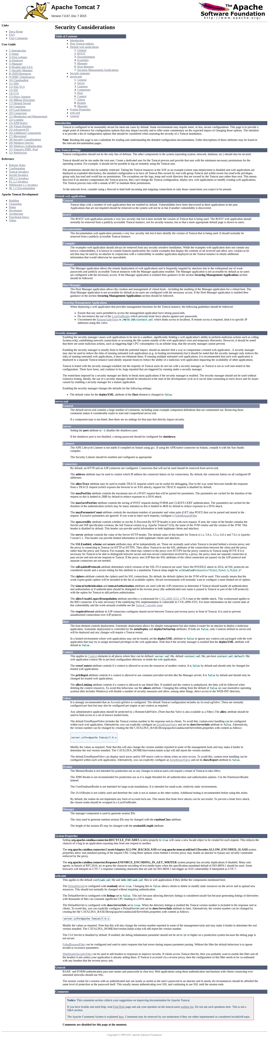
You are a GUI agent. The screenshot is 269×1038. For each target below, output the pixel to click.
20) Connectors (18, 113)
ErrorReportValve (167, 724)
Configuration (17, 168)
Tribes (12, 220)
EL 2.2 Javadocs (18, 181)
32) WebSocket (18, 152)
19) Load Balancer (20, 109)
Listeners (82, 86)
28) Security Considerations (25, 139)
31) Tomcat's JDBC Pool (23, 149)
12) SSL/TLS (17, 86)
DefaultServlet (76, 886)
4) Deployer (16, 60)
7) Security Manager (21, 70)
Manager (82, 63)
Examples (83, 60)
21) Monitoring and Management (28, 116)
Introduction (77, 40)
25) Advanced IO (19, 129)
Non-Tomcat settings (82, 43)
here (121, 1016)
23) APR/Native (18, 123)
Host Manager (85, 66)
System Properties (80, 109)
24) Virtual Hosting (20, 126)
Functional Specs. (19, 217)
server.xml (76, 76)
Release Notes (17, 165)
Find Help (119, 1006)
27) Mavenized (17, 136)
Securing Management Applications (97, 70)
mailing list (187, 1006)
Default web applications (84, 46)
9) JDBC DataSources (22, 76)
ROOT (81, 53)
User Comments (18, 38)
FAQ (12, 34)
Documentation (86, 56)
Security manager (80, 73)
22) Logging (16, 119)
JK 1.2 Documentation (22, 188)
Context (81, 96)
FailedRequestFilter (185, 515)
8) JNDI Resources (20, 73)
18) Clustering (17, 106)
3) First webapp (18, 57)
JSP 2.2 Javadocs (19, 178)
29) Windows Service (21, 142)
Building (14, 200)
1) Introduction (17, 50)
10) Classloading (18, 80)
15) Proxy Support (19, 96)
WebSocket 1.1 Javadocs (23, 184)
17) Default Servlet (20, 103)
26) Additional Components (25, 132)
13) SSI (13, 90)
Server (81, 83)
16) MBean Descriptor (22, 100)
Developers (15, 210)
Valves (81, 99)
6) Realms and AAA (21, 67)
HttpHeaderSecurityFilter (77, 953)
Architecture (16, 213)
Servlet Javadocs (18, 175)
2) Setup (14, 53)
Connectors (83, 89)
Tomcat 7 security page (149, 605)
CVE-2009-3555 (169, 598)
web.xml (75, 112)
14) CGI (14, 93)
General (81, 50)
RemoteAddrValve (107, 319)
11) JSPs (14, 83)
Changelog (15, 203)
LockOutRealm (121, 316)
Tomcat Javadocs (19, 171)
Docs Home (16, 31)
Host (80, 93)
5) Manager (15, 63)
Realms (81, 102)
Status (12, 207)
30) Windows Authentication (25, 146)
